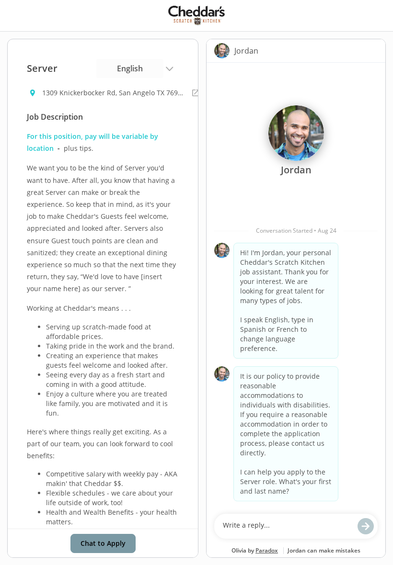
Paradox (266, 550)
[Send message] (366, 526)
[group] (296, 286)
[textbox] (287, 526)
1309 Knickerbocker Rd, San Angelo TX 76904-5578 (114, 92)
